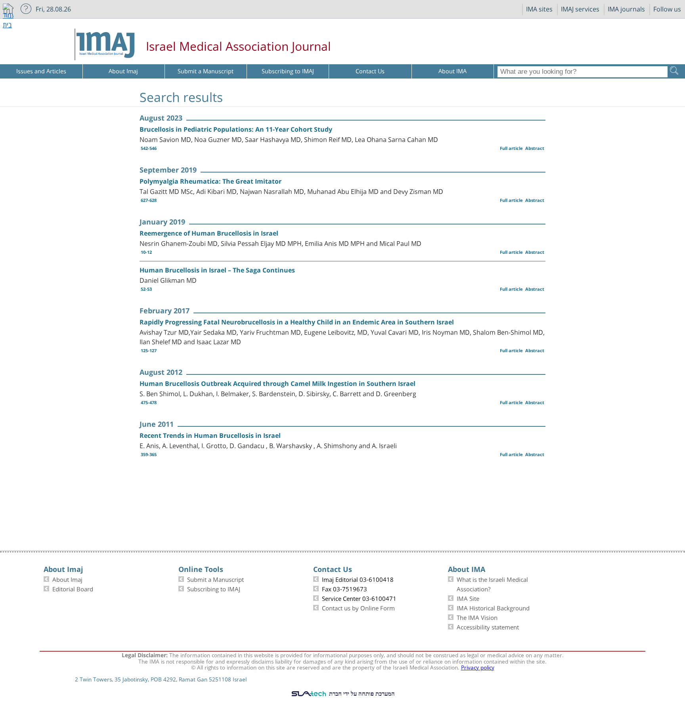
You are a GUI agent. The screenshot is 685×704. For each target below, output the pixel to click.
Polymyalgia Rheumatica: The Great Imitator (210, 181)
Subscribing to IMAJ (213, 588)
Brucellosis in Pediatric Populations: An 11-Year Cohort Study (236, 129)
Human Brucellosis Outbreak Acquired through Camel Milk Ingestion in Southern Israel (277, 383)
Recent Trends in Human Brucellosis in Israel (210, 435)
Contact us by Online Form (358, 607)
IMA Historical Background (493, 607)
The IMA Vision (477, 617)
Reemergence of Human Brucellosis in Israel (209, 233)
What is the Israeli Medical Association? (492, 583)
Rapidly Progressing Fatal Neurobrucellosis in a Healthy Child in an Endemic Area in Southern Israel (297, 322)
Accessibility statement (488, 626)
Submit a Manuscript (215, 578)
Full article (511, 148)
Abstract (534, 148)
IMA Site (468, 597)
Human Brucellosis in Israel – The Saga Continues (217, 270)
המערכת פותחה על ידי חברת (361, 693)
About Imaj (67, 578)
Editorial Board (72, 588)
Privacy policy (477, 666)
